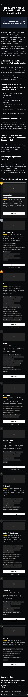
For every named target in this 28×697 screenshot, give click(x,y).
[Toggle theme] (20, 694)
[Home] (1, 694)
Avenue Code (8, 441)
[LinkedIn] (12, 694)
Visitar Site (13, 213)
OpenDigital (7, 195)
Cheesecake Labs (9, 232)
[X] (14, 694)
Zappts (5, 284)
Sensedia (6, 395)
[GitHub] (9, 694)
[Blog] (4, 694)
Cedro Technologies (10, 533)
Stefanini (6, 486)
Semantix (6, 591)
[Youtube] (17, 694)
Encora (5, 638)
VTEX (5, 344)
